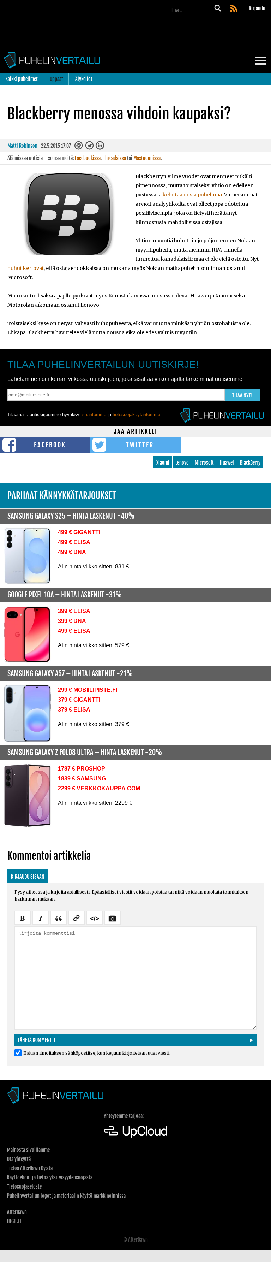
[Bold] (22, 917)
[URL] (76, 917)
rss (234, 8)
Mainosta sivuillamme (28, 1150)
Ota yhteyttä (19, 1159)
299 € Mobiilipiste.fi (87, 690)
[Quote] (58, 917)
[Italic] (40, 917)
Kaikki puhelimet (21, 79)
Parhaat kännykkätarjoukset (61, 495)
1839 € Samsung (82, 779)
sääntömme (94, 414)
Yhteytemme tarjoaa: (124, 1116)
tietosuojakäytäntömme (136, 414)
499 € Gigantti (79, 532)
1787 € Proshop (81, 769)
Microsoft (204, 463)
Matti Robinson (22, 146)
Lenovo (182, 463)
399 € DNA (72, 621)
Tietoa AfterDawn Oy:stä (30, 1168)
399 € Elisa (74, 611)
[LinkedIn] (100, 147)
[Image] (112, 917)
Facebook (50, 445)
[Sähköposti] (79, 147)
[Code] (94, 917)
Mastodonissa (147, 158)
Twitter (140, 445)
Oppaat (56, 79)
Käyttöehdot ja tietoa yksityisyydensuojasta (49, 1177)
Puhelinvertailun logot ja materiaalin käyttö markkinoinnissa (66, 1196)
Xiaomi (162, 463)
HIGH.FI (14, 1221)
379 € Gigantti (79, 700)
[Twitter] (90, 147)
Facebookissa (88, 158)
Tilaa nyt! (242, 396)
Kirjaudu (257, 8)
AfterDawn (17, 1212)
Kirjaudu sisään (27, 877)
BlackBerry (250, 463)
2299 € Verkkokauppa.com (99, 788)
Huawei (227, 463)
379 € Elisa (74, 710)
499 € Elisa (74, 542)
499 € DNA (72, 552)
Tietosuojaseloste (24, 1187)
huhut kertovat (25, 268)
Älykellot (83, 79)
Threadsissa (114, 158)
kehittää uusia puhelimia (192, 194)
